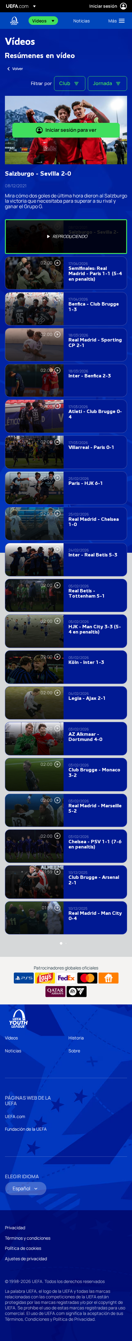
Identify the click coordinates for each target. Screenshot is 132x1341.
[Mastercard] (87, 978)
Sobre (74, 1051)
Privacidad (15, 1227)
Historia (76, 1038)
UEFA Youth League (14, 21)
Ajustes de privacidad (26, 1258)
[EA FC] (77, 991)
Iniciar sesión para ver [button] (70, 130)
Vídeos (11, 1038)
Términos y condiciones (27, 1238)
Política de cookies (23, 1248)
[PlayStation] (24, 978)
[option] (66, 236)
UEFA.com (15, 1116)
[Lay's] (45, 978)
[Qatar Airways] (55, 991)
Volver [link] (17, 68)
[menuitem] (47, 20)
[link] (81, 20)
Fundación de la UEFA (26, 1129)
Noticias (13, 1051)
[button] (43, 20)
